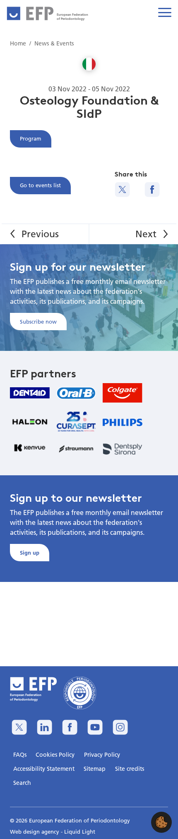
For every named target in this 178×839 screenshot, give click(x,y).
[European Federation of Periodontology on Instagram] (120, 727)
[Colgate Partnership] (122, 393)
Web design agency (35, 831)
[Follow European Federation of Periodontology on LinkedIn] (44, 727)
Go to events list (40, 185)
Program (30, 138)
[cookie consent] (161, 822)
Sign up (29, 552)
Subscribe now (38, 321)
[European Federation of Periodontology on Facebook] (69, 727)
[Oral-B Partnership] (76, 393)
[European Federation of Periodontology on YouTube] (95, 727)
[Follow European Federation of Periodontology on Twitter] (19, 727)
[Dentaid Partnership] (30, 392)
